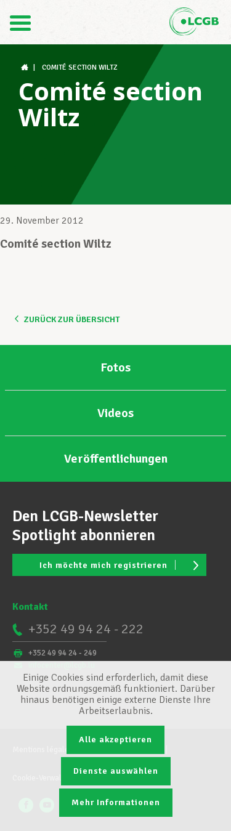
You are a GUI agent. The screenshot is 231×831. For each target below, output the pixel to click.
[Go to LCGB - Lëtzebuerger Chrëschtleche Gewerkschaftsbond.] (26, 67)
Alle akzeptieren (115, 739)
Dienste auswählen (115, 771)
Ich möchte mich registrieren (103, 565)
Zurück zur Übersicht (72, 319)
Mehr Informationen (115, 802)
